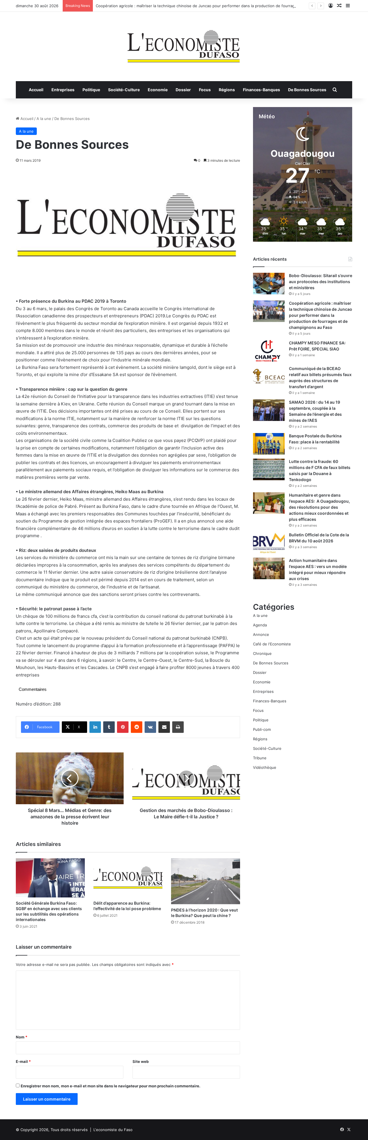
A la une (44, 118)
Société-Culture (124, 89)
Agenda (260, 625)
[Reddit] (136, 727)
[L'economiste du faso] (183, 43)
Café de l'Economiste (272, 644)
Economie (158, 89)
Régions (227, 89)
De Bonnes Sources (307, 89)
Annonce (261, 634)
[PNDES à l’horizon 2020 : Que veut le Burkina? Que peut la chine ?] (205, 881)
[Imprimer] (178, 727)
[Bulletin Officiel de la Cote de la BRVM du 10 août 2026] (269, 543)
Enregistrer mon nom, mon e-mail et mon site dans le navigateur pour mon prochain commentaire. (110, 1086)
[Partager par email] (164, 727)
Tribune (260, 758)
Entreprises (62, 89)
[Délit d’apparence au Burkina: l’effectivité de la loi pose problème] (127, 877)
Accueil (36, 89)
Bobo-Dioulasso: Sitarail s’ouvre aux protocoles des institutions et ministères (320, 281)
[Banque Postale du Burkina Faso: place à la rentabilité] (269, 444)
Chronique (262, 653)
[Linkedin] (95, 727)
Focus (205, 89)
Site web (141, 1061)
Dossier (183, 89)
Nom (21, 1037)
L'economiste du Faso (113, 1129)
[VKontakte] (150, 727)
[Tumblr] (109, 727)
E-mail (23, 1061)
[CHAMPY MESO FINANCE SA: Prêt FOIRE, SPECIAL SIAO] (269, 351)
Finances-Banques (261, 89)
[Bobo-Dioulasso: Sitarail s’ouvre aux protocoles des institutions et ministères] (269, 283)
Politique (91, 89)
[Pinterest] (123, 727)
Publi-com (262, 729)
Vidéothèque (264, 767)
